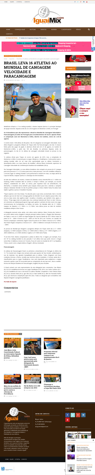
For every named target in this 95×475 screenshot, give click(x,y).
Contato (27, 1)
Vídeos (78, 29)
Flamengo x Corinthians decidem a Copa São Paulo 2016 (52, 386)
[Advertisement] (32, 313)
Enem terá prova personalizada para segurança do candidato (84, 448)
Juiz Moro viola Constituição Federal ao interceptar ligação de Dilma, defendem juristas (12, 354)
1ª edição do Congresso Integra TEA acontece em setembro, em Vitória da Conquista (45, 38)
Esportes (7, 56)
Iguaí (83, 455)
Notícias (33, 29)
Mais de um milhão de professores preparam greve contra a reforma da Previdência (12, 390)
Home (5, 1)
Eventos (43, 29)
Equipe (12, 1)
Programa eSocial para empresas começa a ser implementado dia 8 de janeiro (51, 355)
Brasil (6, 340)
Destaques (32, 376)
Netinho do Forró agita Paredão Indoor (84, 459)
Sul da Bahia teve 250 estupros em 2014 (32, 387)
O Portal (19, 1)
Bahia (26, 376)
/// (20, 334)
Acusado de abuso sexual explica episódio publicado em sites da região (84, 469)
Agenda (54, 29)
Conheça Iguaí (20, 29)
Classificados (66, 29)
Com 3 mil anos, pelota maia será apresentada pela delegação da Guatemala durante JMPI (31, 362)
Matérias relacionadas (11, 334)
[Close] (93, 440)
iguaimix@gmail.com (42, 426)
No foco (11, 340)
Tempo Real (18, 56)
